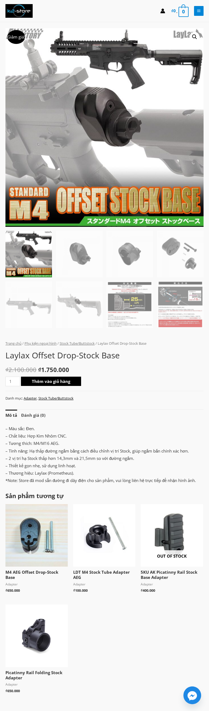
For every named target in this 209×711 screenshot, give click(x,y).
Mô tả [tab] (11, 415)
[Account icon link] (162, 10)
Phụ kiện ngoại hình (40, 343)
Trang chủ (13, 343)
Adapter (30, 398)
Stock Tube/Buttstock (77, 343)
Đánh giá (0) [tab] (33, 415)
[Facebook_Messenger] (192, 695)
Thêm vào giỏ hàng (51, 381)
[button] (194, 37)
